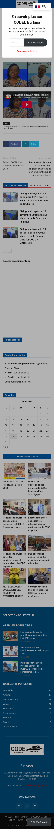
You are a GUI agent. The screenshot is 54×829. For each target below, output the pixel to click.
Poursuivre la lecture (27, 51)
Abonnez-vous (35, 42)
